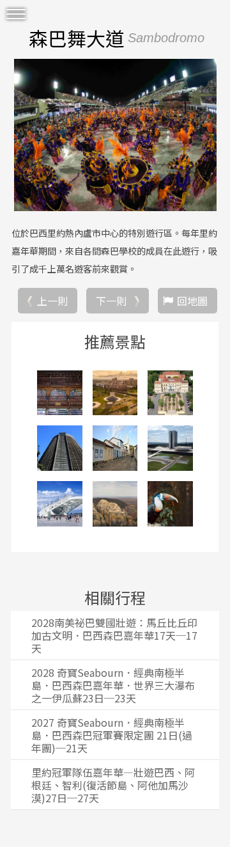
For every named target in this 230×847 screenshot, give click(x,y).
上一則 (52, 300)
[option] (115, 135)
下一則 (111, 300)
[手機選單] (16, 14)
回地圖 (192, 300)
